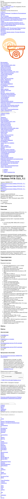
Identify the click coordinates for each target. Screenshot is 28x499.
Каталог (3, 406)
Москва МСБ (4, 459)
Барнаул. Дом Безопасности (8, 421)
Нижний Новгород (5, 464)
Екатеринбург (4, 434)
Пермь (2, 472)
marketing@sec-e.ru (8, 368)
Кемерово (3, 445)
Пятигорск (3, 473)
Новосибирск (4, 465)
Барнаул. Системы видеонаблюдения (10, 422)
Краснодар (3, 446)
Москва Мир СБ (5, 457)
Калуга (2, 444)
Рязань (2, 477)
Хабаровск (3, 495)
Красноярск (4, 448)
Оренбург (3, 469)
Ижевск (3, 437)
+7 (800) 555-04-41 (5, 8)
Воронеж (3, 432)
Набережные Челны (6, 461)
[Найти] (15, 112)
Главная (3, 405)
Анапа (2, 418)
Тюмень (3, 489)
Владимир (3, 429)
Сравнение (3, 409)
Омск (2, 468)
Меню (2, 407)
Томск (2, 487)
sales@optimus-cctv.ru (15, 380)
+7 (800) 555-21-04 (8, 6)
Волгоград (3, 430)
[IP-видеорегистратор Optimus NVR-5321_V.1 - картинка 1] (14, 184)
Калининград (4, 442)
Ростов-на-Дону (5, 476)
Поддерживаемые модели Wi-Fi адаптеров (11, 347)
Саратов (3, 481)
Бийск (2, 424)
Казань (2, 441)
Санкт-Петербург (5, 480)
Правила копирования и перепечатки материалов (11, 397)
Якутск (2, 497)
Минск (2, 453)
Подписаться (18, 372)
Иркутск (3, 438)
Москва (2, 456)
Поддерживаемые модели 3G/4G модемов (11, 343)
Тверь (2, 485)
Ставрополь (4, 483)
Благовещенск (4, 425)
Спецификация (4, 335)
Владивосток (4, 428)
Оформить (3, 117)
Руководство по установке (7, 339)
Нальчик (3, 463)
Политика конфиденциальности (9, 397)
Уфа (2, 492)
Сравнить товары (5, 113)
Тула (2, 488)
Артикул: (3, 182)
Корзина (3, 114)
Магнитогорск (4, 452)
